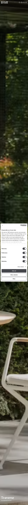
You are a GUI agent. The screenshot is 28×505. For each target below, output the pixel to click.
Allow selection (14, 274)
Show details (21, 266)
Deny (14, 278)
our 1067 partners (10, 232)
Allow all (14, 270)
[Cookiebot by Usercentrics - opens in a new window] (20, 225)
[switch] (24, 253)
